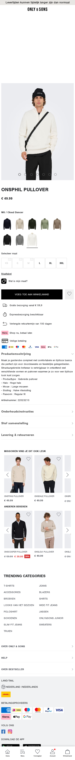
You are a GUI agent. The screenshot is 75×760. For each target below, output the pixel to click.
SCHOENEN (10, 618)
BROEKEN (9, 598)
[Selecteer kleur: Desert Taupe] (57, 224)
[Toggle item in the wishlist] (69, 294)
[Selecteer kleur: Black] (7, 240)
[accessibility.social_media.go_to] (3, 733)
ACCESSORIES (12, 592)
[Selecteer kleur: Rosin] (32, 224)
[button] (37, 2)
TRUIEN (8, 631)
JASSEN (43, 611)
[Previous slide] (7, 474)
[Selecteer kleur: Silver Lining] (19, 224)
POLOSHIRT (10, 611)
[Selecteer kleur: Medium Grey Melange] (19, 240)
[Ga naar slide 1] (19, 174)
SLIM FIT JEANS (13, 624)
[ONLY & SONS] (38, 10)
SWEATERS (45, 624)
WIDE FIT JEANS (48, 605)
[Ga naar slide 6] (49, 174)
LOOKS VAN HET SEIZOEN (19, 605)
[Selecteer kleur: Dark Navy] (7, 224)
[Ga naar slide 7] (55, 174)
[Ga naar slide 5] (43, 174)
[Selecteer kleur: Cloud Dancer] (32, 240)
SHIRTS (43, 598)
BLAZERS (44, 592)
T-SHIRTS (9, 585)
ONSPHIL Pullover (25, 190)
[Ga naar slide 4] (37, 174)
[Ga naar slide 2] (25, 174)
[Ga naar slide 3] (31, 174)
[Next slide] (67, 474)
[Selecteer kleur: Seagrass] (44, 224)
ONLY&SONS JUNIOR (51, 618)
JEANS (43, 585)
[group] (18, 479)
